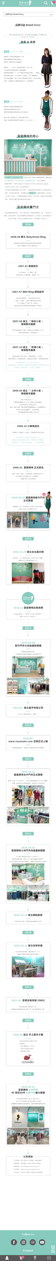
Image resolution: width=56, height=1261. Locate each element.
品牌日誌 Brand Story (14, 14)
